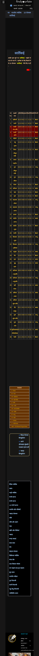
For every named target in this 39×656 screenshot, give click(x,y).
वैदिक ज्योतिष (13, 484)
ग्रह (10, 526)
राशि (10, 518)
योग (10, 547)
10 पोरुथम (27, 13)
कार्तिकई (12, 16)
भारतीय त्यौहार (13, 576)
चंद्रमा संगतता (13, 551)
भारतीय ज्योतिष (16, 13)
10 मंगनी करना (13, 505)
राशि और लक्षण (13, 522)
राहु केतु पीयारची (14, 589)
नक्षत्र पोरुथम (13, 514)
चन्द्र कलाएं (12, 539)
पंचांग (10, 488)
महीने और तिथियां (14, 530)
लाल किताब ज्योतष (14, 564)
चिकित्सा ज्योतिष (14, 555)
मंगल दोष (11, 559)
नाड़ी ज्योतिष (12, 493)
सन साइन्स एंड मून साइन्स (16, 568)
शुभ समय (12, 572)
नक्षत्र (11, 534)
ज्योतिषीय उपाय (13, 593)
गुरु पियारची (12, 580)
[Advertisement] (21, 468)
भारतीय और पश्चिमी (14, 509)
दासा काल (12, 543)
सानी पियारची (13, 585)
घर (9, 13)
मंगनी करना (12, 497)
